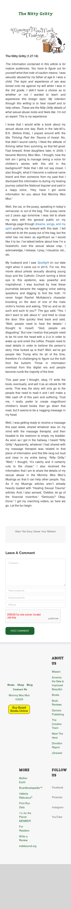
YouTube (57, 817)
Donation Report (57, 745)
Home (11, 684)
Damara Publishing (58, 712)
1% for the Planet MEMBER (25, 817)
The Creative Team (57, 724)
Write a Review (23, 838)
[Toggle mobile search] (57, 5)
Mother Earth (23, 780)
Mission (56, 671)
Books (55, 695)
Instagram (58, 807)
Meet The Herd (57, 735)
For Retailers (24, 828)
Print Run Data (24, 805)
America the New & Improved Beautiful (58, 683)
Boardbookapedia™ (26, 788)
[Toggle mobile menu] (64, 5)
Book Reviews (57, 702)
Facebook (57, 787)
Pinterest (57, 797)
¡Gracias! (57, 753)
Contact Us (20, 689)
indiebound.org (26, 846)
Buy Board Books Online (19, 709)
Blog (30, 684)
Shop (20, 684)
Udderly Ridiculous (25, 795)
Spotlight (43, 262)
